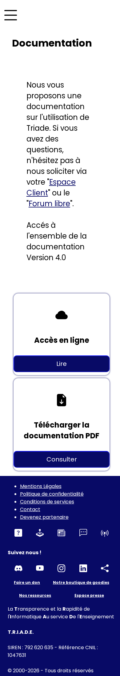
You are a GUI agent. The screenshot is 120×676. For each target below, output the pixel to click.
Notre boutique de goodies (81, 582)
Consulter (61, 459)
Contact (30, 509)
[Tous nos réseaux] (105, 568)
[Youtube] (40, 568)
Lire (61, 363)
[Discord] (18, 568)
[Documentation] (18, 533)
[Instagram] (61, 568)
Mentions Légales (41, 486)
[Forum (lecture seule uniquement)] (83, 533)
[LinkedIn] (83, 568)
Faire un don (27, 582)
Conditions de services (47, 501)
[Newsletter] (61, 533)
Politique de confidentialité (52, 494)
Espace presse (89, 595)
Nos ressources (35, 595)
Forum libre (49, 204)
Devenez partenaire (44, 517)
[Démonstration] (40, 533)
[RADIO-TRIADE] (105, 533)
